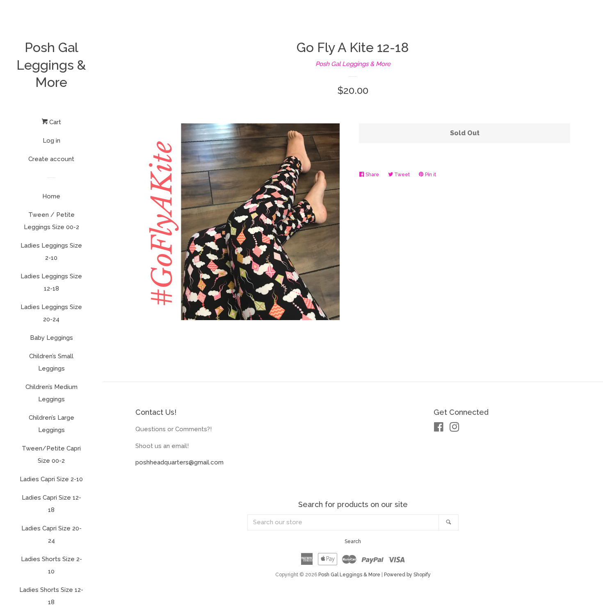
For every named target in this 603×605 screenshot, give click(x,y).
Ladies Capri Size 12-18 (51, 504)
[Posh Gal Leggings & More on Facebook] (439, 428)
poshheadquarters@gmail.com (179, 462)
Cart (54, 122)
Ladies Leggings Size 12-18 (51, 282)
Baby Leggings (51, 337)
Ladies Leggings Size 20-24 (51, 313)
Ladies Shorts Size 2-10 (51, 565)
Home (51, 196)
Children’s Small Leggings (51, 362)
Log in (51, 140)
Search (353, 541)
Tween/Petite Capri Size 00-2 (51, 454)
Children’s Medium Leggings (51, 393)
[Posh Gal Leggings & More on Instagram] (454, 428)
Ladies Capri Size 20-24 (51, 534)
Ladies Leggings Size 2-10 (51, 252)
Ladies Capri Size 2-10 (51, 479)
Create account (51, 159)
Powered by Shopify (407, 575)
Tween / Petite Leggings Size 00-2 (51, 221)
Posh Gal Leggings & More (51, 65)
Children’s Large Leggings (51, 424)
